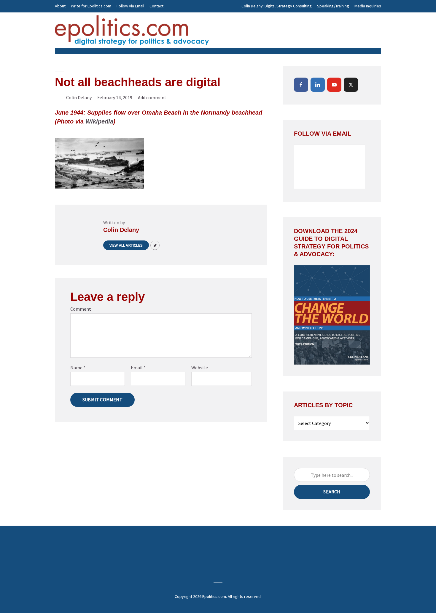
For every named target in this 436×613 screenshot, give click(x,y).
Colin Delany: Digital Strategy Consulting (276, 6)
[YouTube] (334, 85)
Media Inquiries (367, 6)
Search (331, 492)
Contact (156, 6)
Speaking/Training (333, 6)
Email (138, 367)
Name (77, 367)
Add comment (152, 97)
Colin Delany (79, 97)
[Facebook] (301, 85)
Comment (80, 309)
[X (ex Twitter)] (351, 85)
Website (199, 367)
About (60, 6)
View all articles (126, 245)
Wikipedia (99, 121)
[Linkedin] (318, 85)
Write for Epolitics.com (91, 6)
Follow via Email (130, 6)
